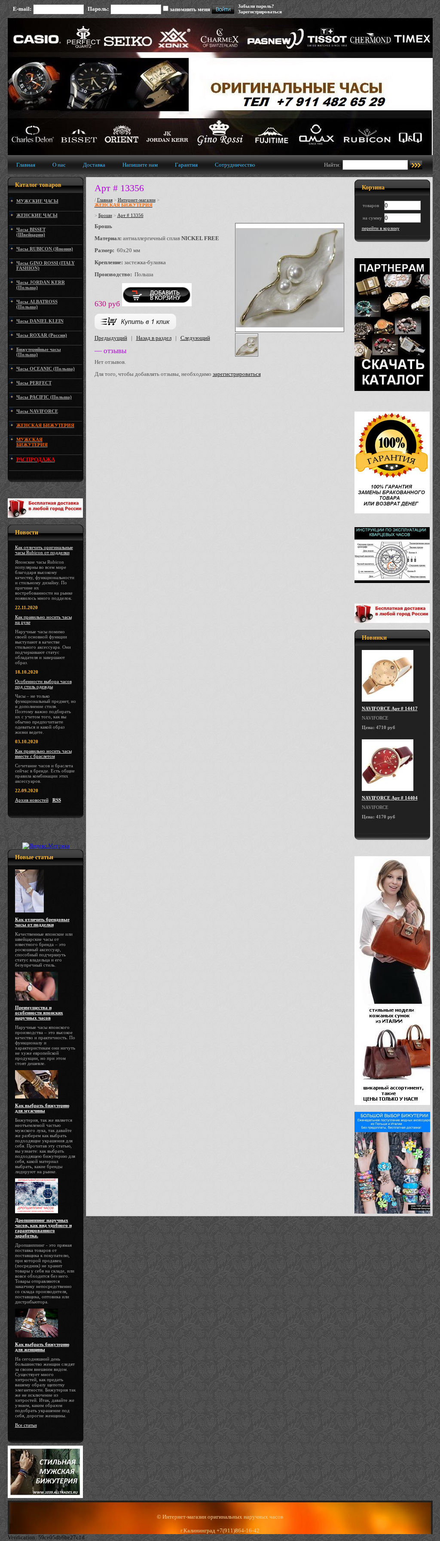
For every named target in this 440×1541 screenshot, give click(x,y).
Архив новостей (32, 800)
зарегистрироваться (237, 374)
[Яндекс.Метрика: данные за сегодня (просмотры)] (46, 845)
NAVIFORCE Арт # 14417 (390, 708)
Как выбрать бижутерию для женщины (42, 1347)
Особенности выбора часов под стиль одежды (43, 684)
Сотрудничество (235, 165)
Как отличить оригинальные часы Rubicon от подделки (44, 550)
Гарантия (186, 165)
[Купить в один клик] (135, 327)
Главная (25, 165)
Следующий (195, 338)
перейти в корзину (381, 228)
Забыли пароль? (256, 6)
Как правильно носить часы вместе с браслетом (43, 753)
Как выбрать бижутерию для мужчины (42, 1108)
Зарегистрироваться (260, 11)
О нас (59, 165)
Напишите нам (140, 165)
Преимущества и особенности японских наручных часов (39, 1012)
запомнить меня (190, 9)
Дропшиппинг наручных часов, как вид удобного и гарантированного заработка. (43, 1228)
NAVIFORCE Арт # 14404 (390, 797)
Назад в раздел (153, 338)
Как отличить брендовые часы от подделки (42, 922)
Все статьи (26, 1425)
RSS (56, 800)
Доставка (94, 165)
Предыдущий (111, 338)
